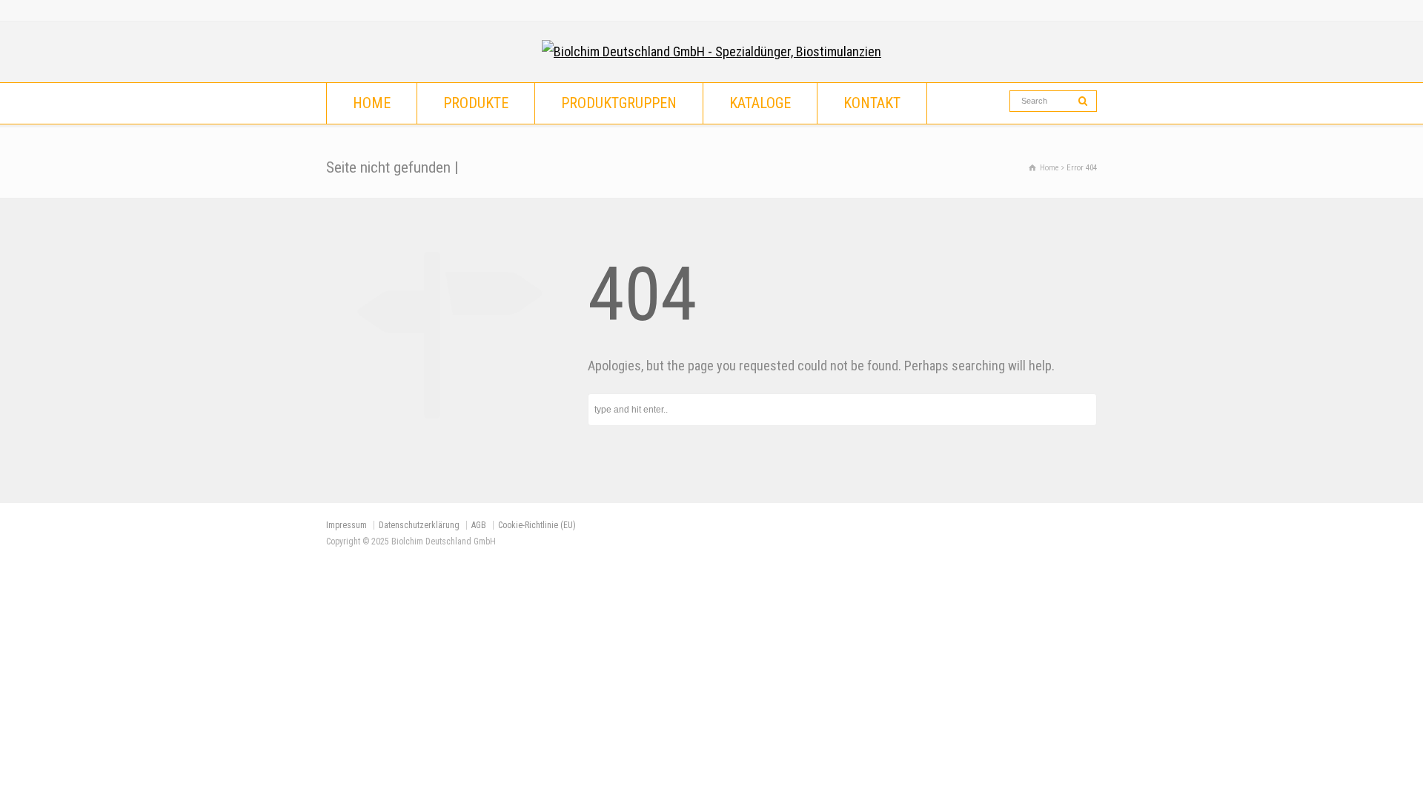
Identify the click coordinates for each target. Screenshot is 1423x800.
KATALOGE (760, 103)
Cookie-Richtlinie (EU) (537, 525)
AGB (478, 525)
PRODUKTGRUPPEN (619, 103)
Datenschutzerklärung (419, 525)
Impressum (346, 525)
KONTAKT (871, 103)
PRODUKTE (475, 103)
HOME (372, 103)
